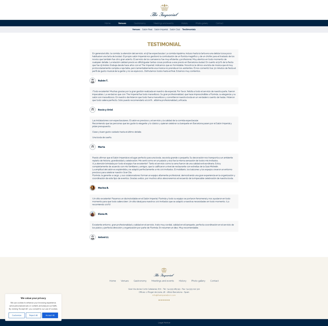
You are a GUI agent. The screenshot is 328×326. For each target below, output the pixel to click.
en (324, 3)
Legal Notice (164, 322)
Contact (214, 280)
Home (112, 280)
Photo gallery (198, 280)
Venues (125, 280)
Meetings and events (162, 280)
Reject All (33, 315)
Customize (16, 315)
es (317, 3)
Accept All (50, 315)
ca (321, 3)
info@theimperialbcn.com (164, 295)
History (182, 280)
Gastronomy (140, 280)
